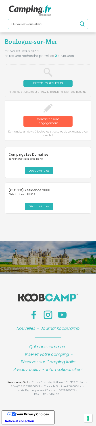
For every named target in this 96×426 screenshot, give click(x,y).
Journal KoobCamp (60, 328)
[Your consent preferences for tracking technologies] (88, 418)
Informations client (64, 369)
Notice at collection (19, 421)
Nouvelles (26, 328)
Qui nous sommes (47, 347)
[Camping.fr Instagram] (48, 314)
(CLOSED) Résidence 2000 (29, 190)
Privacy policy (27, 369)
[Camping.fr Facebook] (33, 314)
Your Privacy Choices (32, 414)
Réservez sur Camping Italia (48, 362)
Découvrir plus (39, 171)
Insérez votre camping (47, 354)
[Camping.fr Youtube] (62, 314)
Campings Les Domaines (28, 154)
